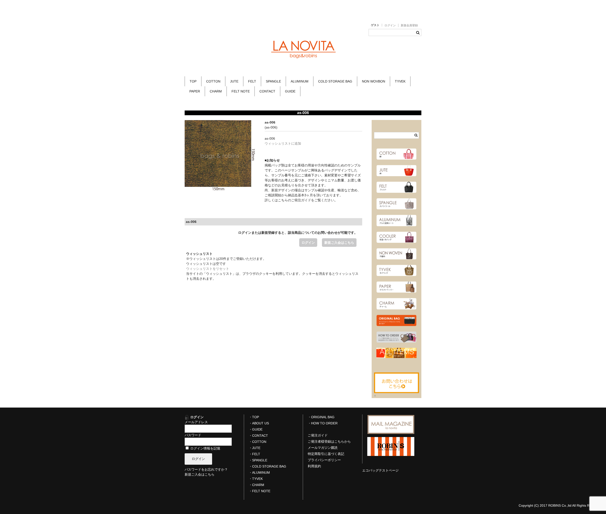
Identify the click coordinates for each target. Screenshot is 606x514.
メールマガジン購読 (323, 448)
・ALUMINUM (259, 472)
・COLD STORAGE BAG (267, 466)
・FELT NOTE (259, 491)
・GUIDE (256, 429)
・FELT (254, 454)
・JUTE (254, 448)
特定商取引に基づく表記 (326, 454)
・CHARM (256, 485)
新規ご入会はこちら (339, 242)
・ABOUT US (259, 423)
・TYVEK (256, 479)
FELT (252, 81)
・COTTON (257, 442)
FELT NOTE (241, 91)
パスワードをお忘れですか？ (206, 469)
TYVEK (400, 81)
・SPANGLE (258, 460)
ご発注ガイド (318, 435)
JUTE (234, 81)
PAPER (194, 91)
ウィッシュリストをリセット (207, 269)
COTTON (213, 81)
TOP (193, 81)
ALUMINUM (299, 81)
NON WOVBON (373, 81)
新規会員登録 (409, 25)
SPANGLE (273, 81)
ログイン (390, 25)
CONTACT (267, 91)
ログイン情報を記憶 (204, 448)
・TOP (254, 417)
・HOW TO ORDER (323, 423)
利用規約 (314, 466)
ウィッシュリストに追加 (283, 143)
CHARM (216, 91)
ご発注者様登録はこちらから (329, 441)
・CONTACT (258, 435)
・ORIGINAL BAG (321, 417)
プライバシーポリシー (324, 460)
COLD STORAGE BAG (335, 81)
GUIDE (290, 91)
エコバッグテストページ (380, 470)
